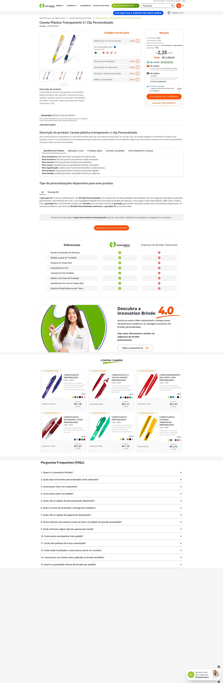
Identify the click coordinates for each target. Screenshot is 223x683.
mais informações (48, 124)
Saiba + (179, 89)
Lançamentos (85, 6)
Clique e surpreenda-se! (132, 348)
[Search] (172, 5)
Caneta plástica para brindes (80, 18)
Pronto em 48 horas (101, 6)
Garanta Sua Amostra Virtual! (111, 227)
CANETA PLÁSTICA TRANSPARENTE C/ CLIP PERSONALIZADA (118, 18)
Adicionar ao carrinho (164, 96)
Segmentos (71, 6)
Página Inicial (60, 18)
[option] (47, 77)
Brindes (59, 6)
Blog (183, 1)
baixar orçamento (164, 103)
